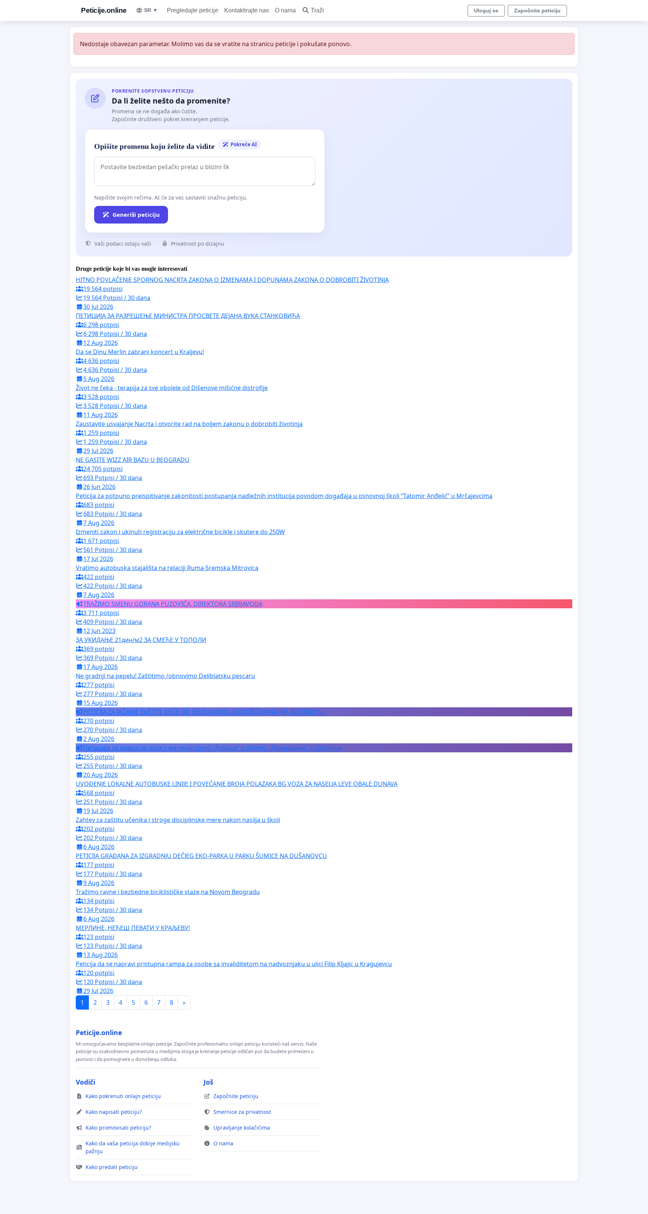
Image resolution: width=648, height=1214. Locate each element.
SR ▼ (151, 10)
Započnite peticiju (537, 11)
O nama (285, 10)
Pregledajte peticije (192, 10)
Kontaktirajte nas (246, 10)
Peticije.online (104, 10)
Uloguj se (486, 11)
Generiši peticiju (136, 214)
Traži (317, 10)
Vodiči (85, 1081)
